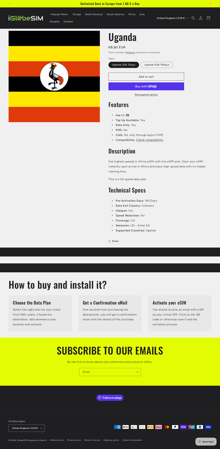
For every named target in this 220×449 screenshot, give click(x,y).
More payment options (146, 94)
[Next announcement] (210, 3)
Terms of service (92, 440)
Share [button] (115, 241)
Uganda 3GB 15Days (156, 64)
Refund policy (57, 440)
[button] (193, 18)
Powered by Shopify (37, 440)
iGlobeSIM (22, 440)
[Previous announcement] (10, 3)
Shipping (130, 52)
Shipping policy (111, 440)
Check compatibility (149, 140)
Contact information (132, 440)
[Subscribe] (137, 372)
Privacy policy (74, 440)
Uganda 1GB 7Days (123, 64)
